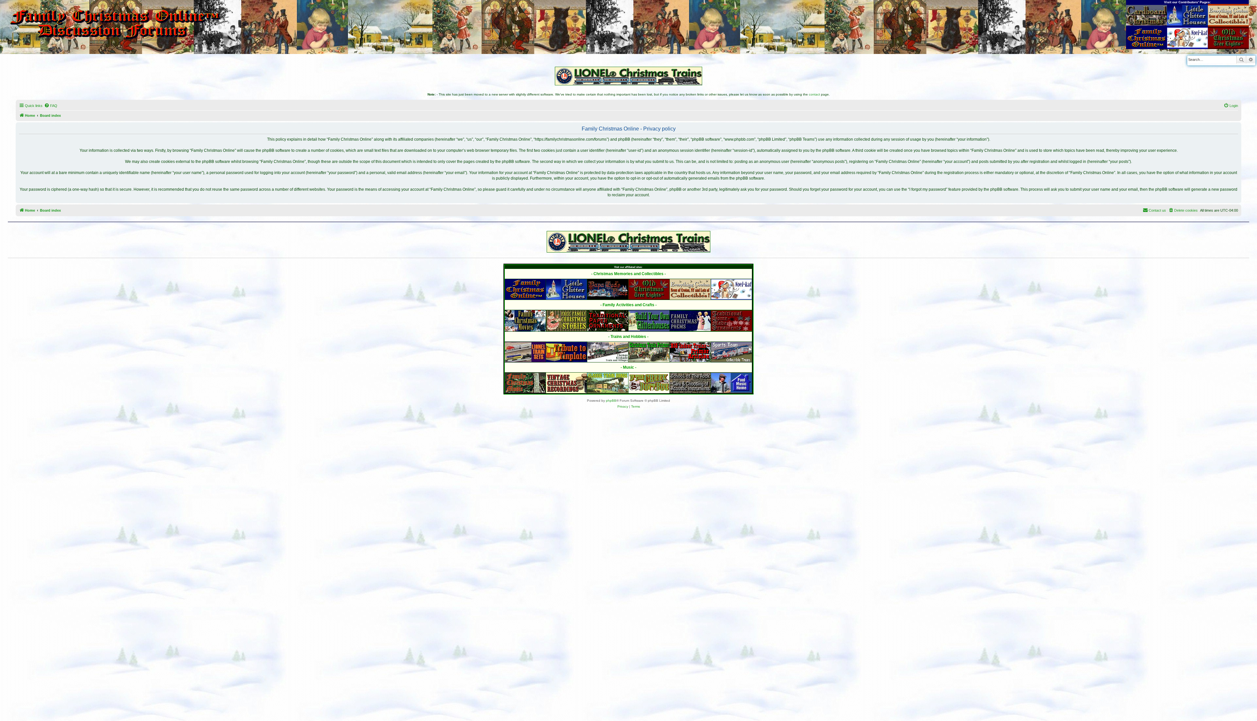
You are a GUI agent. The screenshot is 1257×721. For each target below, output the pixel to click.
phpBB (611, 400)
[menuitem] (50, 106)
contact (814, 94)
